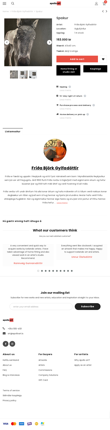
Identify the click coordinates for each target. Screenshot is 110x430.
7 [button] (60, 271)
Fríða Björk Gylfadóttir (22, 11)
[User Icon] (96, 3)
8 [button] (64, 271)
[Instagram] (12, 344)
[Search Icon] (15, 3)
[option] (28, 42)
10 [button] (72, 271)
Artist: (59, 24)
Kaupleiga (95, 68)
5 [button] (53, 271)
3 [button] (46, 271)
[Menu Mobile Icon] (4, 3)
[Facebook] (5, 344)
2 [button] (42, 271)
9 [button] (68, 271)
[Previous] (6, 42)
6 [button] (57, 271)
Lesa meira (62, 203)
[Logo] (55, 3)
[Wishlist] (103, 59)
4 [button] (49, 271)
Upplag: (60, 32)
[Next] (49, 42)
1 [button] (38, 271)
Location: (61, 28)
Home (6, 11)
